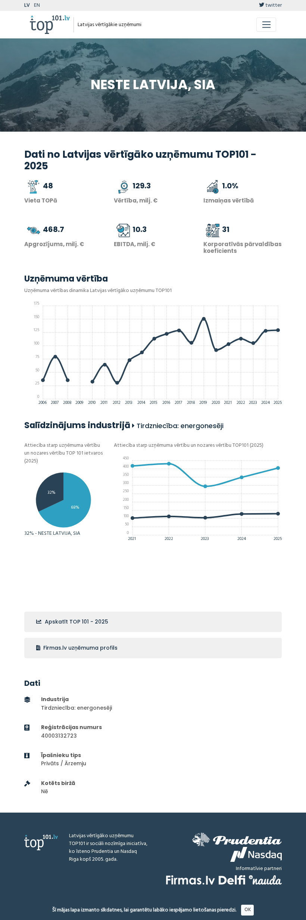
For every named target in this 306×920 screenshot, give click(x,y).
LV (27, 5)
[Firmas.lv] (190, 880)
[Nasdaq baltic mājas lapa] (256, 854)
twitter (273, 5)
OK (247, 910)
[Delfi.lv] (232, 880)
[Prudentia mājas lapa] (237, 839)
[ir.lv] (265, 880)
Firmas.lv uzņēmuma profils (80, 647)
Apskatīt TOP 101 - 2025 (75, 621)
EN (37, 5)
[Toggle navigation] (266, 25)
